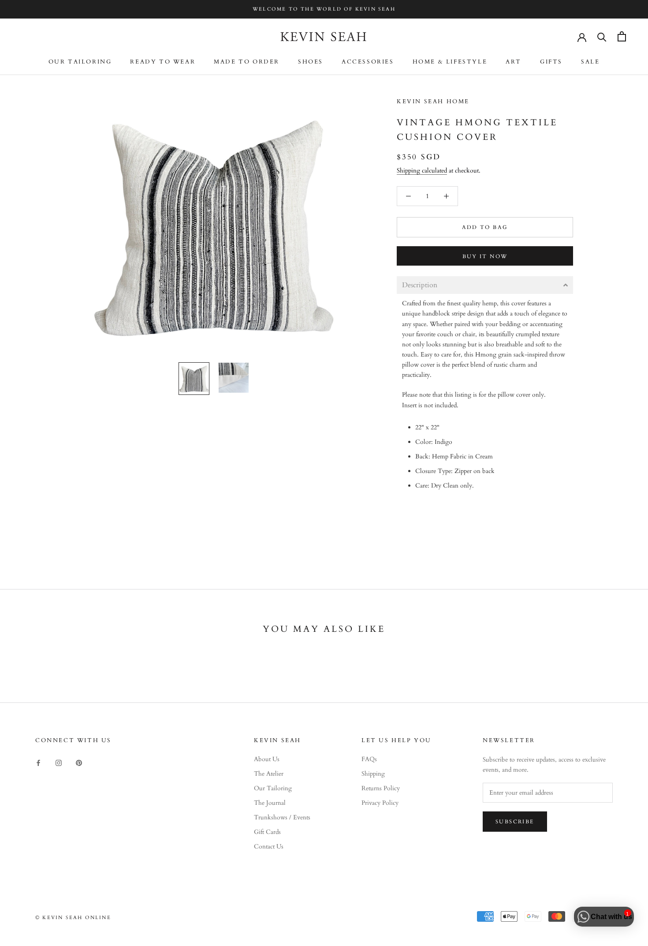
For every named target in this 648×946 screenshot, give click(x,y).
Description (419, 285)
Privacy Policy (379, 803)
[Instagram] (59, 762)
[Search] (602, 36)
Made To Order (246, 62)
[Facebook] (38, 762)
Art (513, 62)
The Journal (270, 803)
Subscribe (514, 821)
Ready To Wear (162, 62)
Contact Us (268, 846)
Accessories (368, 62)
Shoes (310, 62)
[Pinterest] (79, 762)
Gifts (551, 62)
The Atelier (268, 774)
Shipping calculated (422, 170)
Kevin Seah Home (433, 101)
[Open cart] (622, 36)
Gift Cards (267, 832)
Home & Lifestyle (450, 62)
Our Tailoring (80, 62)
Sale (590, 62)
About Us (266, 759)
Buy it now (485, 256)
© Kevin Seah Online (73, 917)
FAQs (369, 759)
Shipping (373, 774)
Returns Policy (380, 788)
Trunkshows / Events (282, 817)
